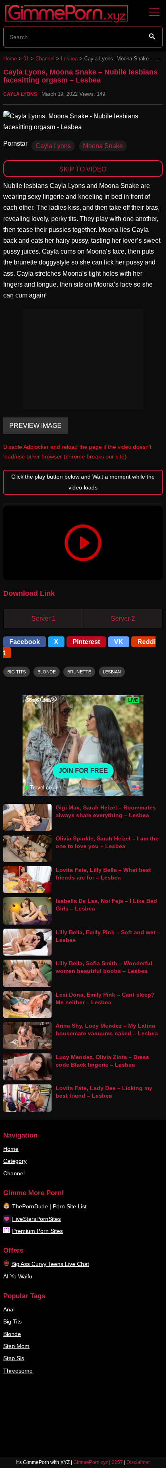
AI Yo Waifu (17, 1276)
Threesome (18, 1370)
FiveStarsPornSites (36, 1219)
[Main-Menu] (154, 12)
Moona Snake (103, 145)
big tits (16, 671)
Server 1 (43, 618)
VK (118, 641)
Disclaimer (138, 1462)
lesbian (112, 671)
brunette (79, 671)
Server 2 (123, 618)
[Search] (152, 37)
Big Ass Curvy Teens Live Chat (50, 1264)
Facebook (24, 641)
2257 (117, 1462)
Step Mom (16, 1346)
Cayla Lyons (20, 94)
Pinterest (86, 641)
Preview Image (35, 425)
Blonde (12, 1334)
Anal (9, 1309)
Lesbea (69, 59)
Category (15, 1161)
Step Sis (13, 1358)
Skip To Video (82, 169)
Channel (44, 59)
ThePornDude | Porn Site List (49, 1206)
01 (26, 59)
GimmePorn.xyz (90, 1462)
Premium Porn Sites (37, 1231)
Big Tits (12, 1321)
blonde (46, 671)
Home (10, 59)
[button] (83, 543)
